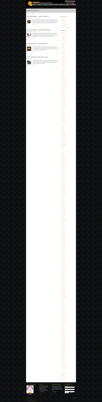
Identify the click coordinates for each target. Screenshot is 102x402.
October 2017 (64, 217)
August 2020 (63, 146)
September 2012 (64, 348)
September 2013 (64, 322)
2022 (29, 13)
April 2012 (63, 359)
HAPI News (34, 31)
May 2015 (63, 279)
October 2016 (64, 243)
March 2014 (63, 309)
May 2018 (63, 202)
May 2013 (63, 331)
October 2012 (64, 346)
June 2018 (63, 200)
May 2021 (63, 127)
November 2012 (64, 344)
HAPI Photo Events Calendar (66, 27)
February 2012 (64, 363)
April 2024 (63, 73)
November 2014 (64, 292)
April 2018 (63, 204)
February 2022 (64, 116)
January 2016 (64, 262)
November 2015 (64, 266)
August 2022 (63, 107)
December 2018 (64, 187)
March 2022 (63, 114)
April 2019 (63, 178)
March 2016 (63, 258)
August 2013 (63, 324)
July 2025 (63, 45)
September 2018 (64, 193)
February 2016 (64, 260)
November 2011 (64, 367)
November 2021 (64, 120)
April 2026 (63, 32)
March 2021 (63, 131)
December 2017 (64, 213)
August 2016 (63, 247)
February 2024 (64, 77)
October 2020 (64, 142)
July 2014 (63, 301)
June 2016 (63, 251)
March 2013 (63, 335)
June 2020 (63, 150)
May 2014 (63, 305)
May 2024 (63, 71)
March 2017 (63, 232)
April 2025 (63, 47)
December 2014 (64, 290)
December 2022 (64, 99)
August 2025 (63, 43)
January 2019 (64, 185)
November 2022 (64, 101)
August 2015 (63, 273)
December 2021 (64, 118)
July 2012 (63, 352)
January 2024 (64, 79)
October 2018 (64, 191)
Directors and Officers (65, 373)
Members (63, 375)
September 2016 (64, 245)
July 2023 (63, 90)
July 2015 (63, 275)
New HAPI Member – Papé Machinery (37, 43)
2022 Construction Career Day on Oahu (37, 57)
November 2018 (64, 189)
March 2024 (63, 75)
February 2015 (64, 286)
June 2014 (63, 303)
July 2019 (63, 172)
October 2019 (64, 165)
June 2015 (63, 277)
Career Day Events (35, 58)
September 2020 (64, 144)
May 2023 (63, 92)
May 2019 (63, 176)
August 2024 (63, 64)
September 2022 (64, 105)
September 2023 (64, 86)
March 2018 (63, 206)
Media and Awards (64, 377)
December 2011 (64, 365)
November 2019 (64, 163)
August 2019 (63, 170)
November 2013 (64, 318)
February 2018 (64, 208)
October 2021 (64, 122)
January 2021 (64, 135)
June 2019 (63, 174)
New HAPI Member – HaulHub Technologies (39, 30)
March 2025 (63, 49)
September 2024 (64, 62)
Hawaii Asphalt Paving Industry (40, 3)
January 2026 (64, 34)
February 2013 (64, 337)
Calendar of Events (64, 25)
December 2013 (64, 316)
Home (27, 13)
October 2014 (64, 294)
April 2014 (63, 307)
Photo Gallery (64, 379)
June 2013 (63, 329)
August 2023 (63, 88)
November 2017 (64, 215)
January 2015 (64, 288)
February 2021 (64, 133)
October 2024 (64, 60)
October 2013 (64, 320)
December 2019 (64, 161)
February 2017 (64, 234)
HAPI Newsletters (64, 20)
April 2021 (63, 129)
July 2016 (63, 249)
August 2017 (63, 221)
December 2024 (64, 56)
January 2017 (64, 236)
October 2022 (64, 103)
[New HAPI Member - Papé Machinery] (29, 50)
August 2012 (63, 350)
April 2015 (63, 281)
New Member (38, 31)
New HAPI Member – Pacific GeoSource (38, 16)
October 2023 (64, 84)
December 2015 (64, 264)
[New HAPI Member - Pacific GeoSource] (29, 23)
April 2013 (63, 333)
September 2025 (64, 41)
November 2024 (64, 58)
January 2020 (64, 159)
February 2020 (64, 157)
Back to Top (57, 26)
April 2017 (63, 230)
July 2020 (63, 148)
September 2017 (64, 219)
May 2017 (63, 228)
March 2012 (63, 361)
